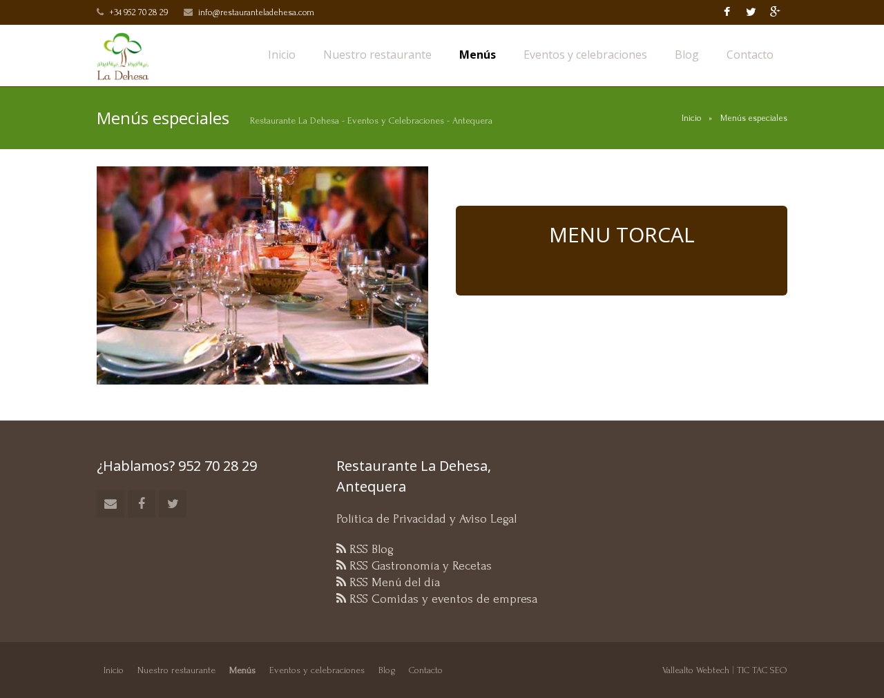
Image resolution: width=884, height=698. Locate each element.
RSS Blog (370, 549)
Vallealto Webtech (695, 670)
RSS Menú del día (393, 582)
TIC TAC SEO (762, 670)
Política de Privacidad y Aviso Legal (426, 518)
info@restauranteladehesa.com (256, 12)
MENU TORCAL (622, 234)
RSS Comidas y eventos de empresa (441, 598)
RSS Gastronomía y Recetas (419, 565)
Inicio (691, 118)
